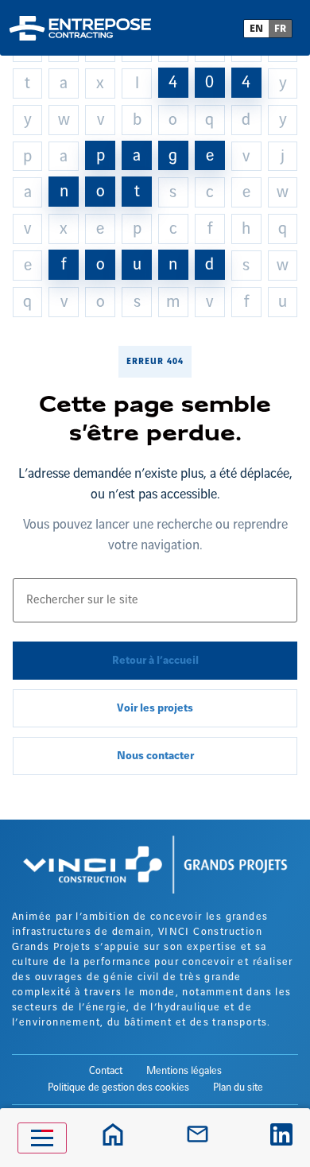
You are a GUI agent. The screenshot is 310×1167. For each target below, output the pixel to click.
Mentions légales (184, 1070)
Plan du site (238, 1087)
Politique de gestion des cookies (118, 1087)
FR (280, 28)
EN (256, 28)
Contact (105, 1070)
